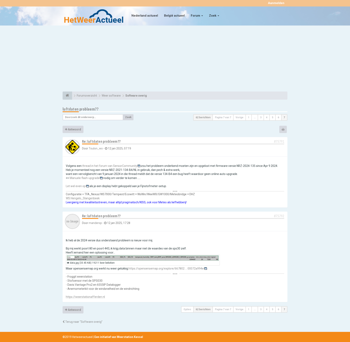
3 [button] (260, 117)
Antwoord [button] (74, 129)
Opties (187, 309)
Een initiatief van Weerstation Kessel (118, 337)
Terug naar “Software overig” (83, 321)
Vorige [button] (239, 117)
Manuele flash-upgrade (84, 178)
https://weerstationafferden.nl (85, 296)
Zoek (213, 15)
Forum (196, 15)
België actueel (174, 15)
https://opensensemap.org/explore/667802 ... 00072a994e (166, 268)
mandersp (95, 223)
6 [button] (278, 117)
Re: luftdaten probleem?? (101, 141)
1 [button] (248, 117)
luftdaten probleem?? (80, 109)
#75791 (279, 141)
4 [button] (266, 117)
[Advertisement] (175, 59)
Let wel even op (76, 186)
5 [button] (272, 117)
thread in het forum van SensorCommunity (109, 165)
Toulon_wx (96, 148)
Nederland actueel (144, 15)
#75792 (279, 216)
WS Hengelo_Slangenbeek (83, 198)
